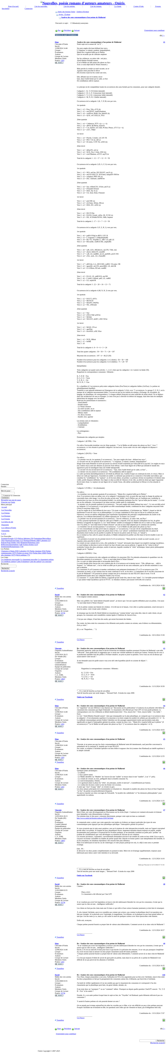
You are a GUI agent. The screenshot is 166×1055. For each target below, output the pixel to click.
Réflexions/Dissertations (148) (12, 545)
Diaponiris (5, 525)
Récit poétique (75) (23, 555)
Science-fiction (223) (30, 545)
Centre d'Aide (138, 6)
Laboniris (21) (45, 540)
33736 (63, 613)
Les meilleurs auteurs (8, 562)
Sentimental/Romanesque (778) (12, 547)
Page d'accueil (13, 6)
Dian (57, 42)
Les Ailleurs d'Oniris (8, 528)
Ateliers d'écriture (82, 12)
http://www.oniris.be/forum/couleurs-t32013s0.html (95, 818)
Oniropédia (5, 531)
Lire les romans (96, 6)
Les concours (46, 562)
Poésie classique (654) (38, 551)
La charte (118, 6)
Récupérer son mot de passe (11, 500)
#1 (164, 42)
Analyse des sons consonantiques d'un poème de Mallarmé (83, 17)
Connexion (29, 9)
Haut (59, 1029)
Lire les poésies (69, 6)
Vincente (58, 648)
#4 (164, 706)
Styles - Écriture (64, 14)
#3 (164, 648)
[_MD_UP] (163, 588)
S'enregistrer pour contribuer (154, 30)
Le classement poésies (46, 559)
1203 (62, 60)
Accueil (4, 507)
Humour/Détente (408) (32, 540)
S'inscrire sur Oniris (8, 502)
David (57, 595)
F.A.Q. (3, 534)
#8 (164, 884)
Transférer (60, 588)
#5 (164, 739)
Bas (59, 30)
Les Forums (5, 519)
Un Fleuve (80, 640)
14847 (63, 679)
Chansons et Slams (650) (10, 551)
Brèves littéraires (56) (25, 538)
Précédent (67, 30)
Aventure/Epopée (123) (9, 538)
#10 (163, 975)
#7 (164, 810)
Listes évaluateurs (22, 562)
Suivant (76, 30)
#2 (164, 595)
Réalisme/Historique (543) (30, 543)
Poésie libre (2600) (39, 553)
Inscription (5, 9)
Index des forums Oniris (66, 12)
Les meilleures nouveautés (10, 559)
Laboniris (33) (24, 551)
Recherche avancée (8, 571)
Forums (158, 6)
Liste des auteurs (35, 562)
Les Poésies (5, 513)
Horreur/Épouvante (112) (14, 540)
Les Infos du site (7, 522)
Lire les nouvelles (41, 6)
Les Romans (5, 516)
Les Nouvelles (6, 510)
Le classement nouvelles (28, 559)
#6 (164, 769)
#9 (164, 943)
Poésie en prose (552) (25, 553)
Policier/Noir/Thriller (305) (10, 543)
